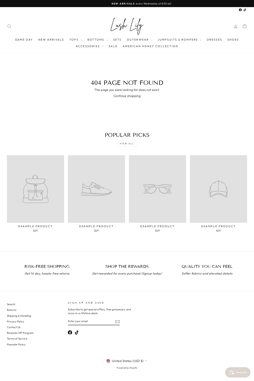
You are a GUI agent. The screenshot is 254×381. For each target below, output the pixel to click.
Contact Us (14, 327)
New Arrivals (51, 39)
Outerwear (138, 39)
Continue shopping (127, 96)
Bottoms (96, 39)
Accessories (88, 46)
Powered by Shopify (127, 367)
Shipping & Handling (19, 315)
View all (127, 143)
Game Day (24, 39)
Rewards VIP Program (20, 333)
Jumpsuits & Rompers (178, 39)
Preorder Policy (16, 344)
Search (11, 304)
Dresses (214, 39)
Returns (11, 310)
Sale (113, 46)
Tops (74, 39)
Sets (117, 39)
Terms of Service (17, 338)
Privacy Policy (15, 321)
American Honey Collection (150, 46)
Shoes (233, 39)
